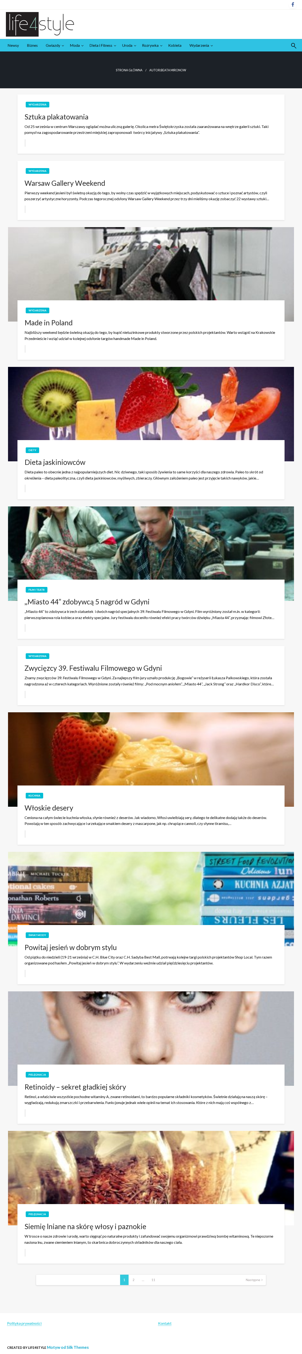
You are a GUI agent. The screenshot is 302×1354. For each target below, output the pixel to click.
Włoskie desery (49, 807)
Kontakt (165, 1323)
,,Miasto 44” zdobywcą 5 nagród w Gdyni (87, 601)
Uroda (127, 45)
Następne (253, 1280)
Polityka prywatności (24, 1323)
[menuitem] (13, 45)
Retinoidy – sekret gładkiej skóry (75, 1086)
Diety (32, 450)
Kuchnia (34, 795)
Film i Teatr (37, 589)
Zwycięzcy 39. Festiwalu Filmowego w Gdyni (93, 668)
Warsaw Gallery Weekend (65, 183)
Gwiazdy (53, 45)
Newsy (13, 45)
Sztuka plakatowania (56, 116)
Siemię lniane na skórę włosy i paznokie (85, 1226)
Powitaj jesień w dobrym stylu (71, 947)
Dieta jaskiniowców (55, 462)
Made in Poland (49, 322)
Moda (75, 45)
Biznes (32, 45)
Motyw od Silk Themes (68, 1347)
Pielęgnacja (37, 1074)
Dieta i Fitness (100, 45)
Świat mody (37, 935)
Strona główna (129, 70)
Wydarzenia (199, 45)
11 (153, 1280)
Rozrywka (150, 45)
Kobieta (174, 45)
